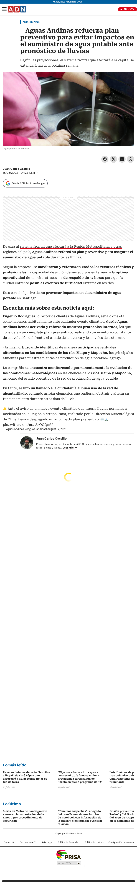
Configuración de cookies (121, 842)
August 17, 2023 (56, 429)
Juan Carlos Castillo (16, 169)
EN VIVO (129, 9)
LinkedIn (122, 159)
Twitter (113, 159)
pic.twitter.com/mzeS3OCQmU (28, 424)
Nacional (31, 22)
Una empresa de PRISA (68, 854)
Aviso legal (47, 842)
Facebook (104, 159)
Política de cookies (94, 842)
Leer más (68, 447)
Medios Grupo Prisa (68, 863)
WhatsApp (130, 159)
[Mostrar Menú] (4, 9)
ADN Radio (16, 9)
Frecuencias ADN (28, 842)
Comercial (9, 842)
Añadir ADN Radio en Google (28, 183)
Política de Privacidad (68, 842)
